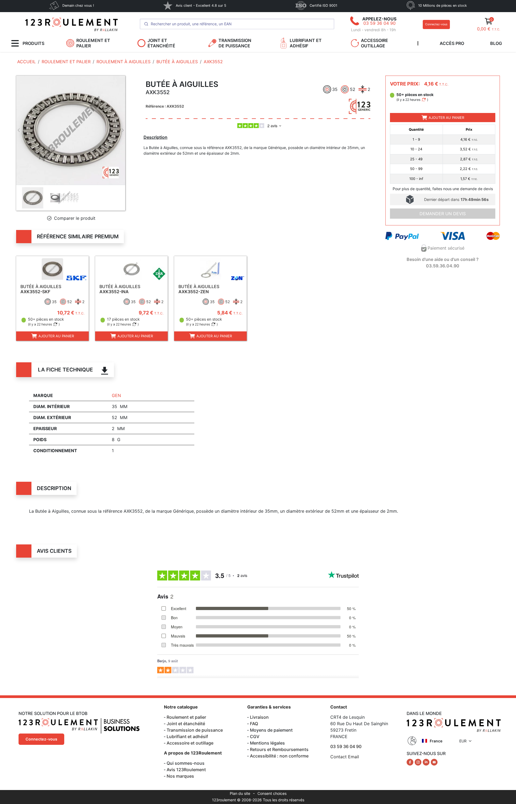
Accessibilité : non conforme (279, 756)
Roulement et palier (186, 717)
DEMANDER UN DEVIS (443, 213)
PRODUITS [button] (33, 43)
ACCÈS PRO (452, 43)
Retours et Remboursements (279, 749)
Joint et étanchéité (186, 723)
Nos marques (180, 776)
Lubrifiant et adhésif (187, 736)
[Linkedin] (427, 761)
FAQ (254, 723)
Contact (338, 707)
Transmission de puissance (195, 730)
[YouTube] (434, 761)
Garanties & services (269, 707)
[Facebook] (411, 761)
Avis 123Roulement (186, 769)
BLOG (496, 43)
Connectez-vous (436, 24)
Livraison (259, 717)
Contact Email (344, 756)
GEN (116, 395)
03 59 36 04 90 (379, 23)
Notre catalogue (181, 707)
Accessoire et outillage (190, 743)
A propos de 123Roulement (193, 753)
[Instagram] (419, 761)
